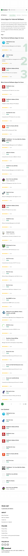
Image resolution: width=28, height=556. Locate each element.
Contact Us (4, 519)
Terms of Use (4, 531)
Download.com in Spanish (7, 522)
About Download (5, 515)
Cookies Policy (4, 533)
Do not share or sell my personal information (11, 535)
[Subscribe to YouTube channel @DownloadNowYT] (8, 545)
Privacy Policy (4, 528)
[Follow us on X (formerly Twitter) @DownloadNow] (5, 545)
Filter (2, 34)
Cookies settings (5, 537)
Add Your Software (5, 517)
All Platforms (4, 15)
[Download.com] (4, 10)
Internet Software (12, 15)
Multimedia (19, 15)
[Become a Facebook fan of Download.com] (3, 545)
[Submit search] (9, 10)
